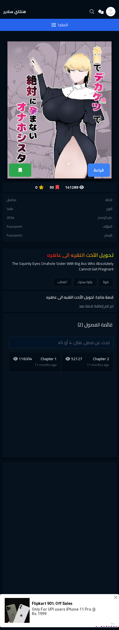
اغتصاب (62, 282)
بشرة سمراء (85, 282)
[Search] (92, 11)
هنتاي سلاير (14, 11)
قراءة (99, 170)
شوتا (106, 282)
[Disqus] (59, 534)
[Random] (101, 11)
